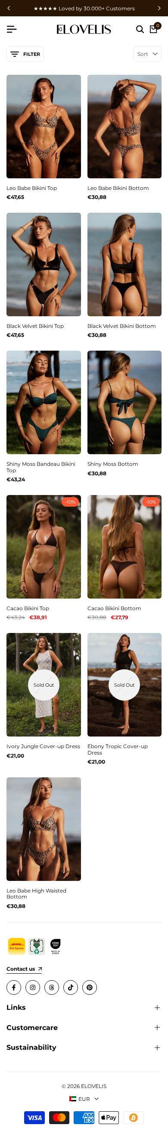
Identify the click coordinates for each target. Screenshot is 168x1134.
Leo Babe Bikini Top (31, 188)
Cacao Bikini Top (27, 608)
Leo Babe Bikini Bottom (118, 188)
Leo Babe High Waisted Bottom (36, 894)
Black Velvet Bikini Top (35, 326)
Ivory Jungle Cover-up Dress (43, 746)
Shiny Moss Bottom (112, 464)
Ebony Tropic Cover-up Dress (117, 749)
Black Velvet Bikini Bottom (121, 326)
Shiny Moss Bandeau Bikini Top (40, 467)
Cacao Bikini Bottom (114, 608)
